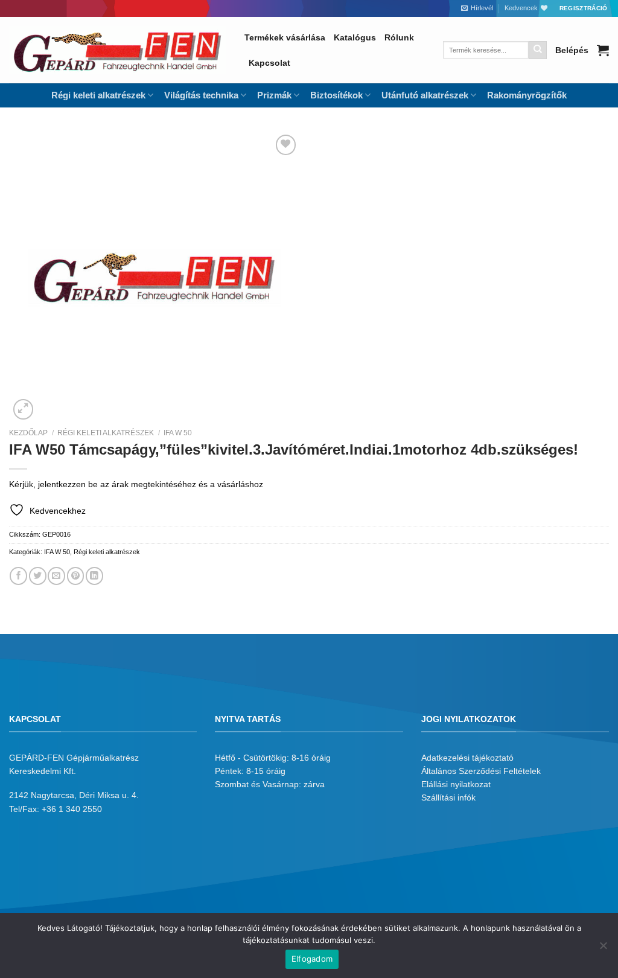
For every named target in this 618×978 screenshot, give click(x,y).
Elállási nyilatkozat (456, 784)
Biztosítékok (336, 95)
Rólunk (399, 37)
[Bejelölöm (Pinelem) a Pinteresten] (75, 575)
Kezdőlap (28, 433)
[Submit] (538, 50)
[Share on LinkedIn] (94, 575)
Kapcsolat (269, 63)
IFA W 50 (178, 433)
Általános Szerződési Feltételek (481, 771)
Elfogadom (312, 959)
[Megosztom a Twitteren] (37, 575)
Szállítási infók (448, 797)
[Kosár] (603, 50)
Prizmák (274, 95)
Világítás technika (201, 95)
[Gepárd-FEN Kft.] (117, 50)
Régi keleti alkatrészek (105, 433)
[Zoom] (23, 409)
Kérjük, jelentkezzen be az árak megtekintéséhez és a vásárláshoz (136, 484)
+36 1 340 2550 (72, 809)
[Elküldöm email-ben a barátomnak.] (56, 575)
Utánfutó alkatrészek (424, 95)
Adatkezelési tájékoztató (467, 757)
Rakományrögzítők (527, 95)
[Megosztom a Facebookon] (18, 575)
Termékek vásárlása (284, 37)
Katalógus (355, 37)
